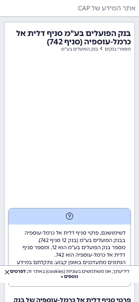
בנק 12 (69, 240)
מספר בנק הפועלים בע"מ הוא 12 (88, 247)
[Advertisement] (69, 135)
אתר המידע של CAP (107, 8)
